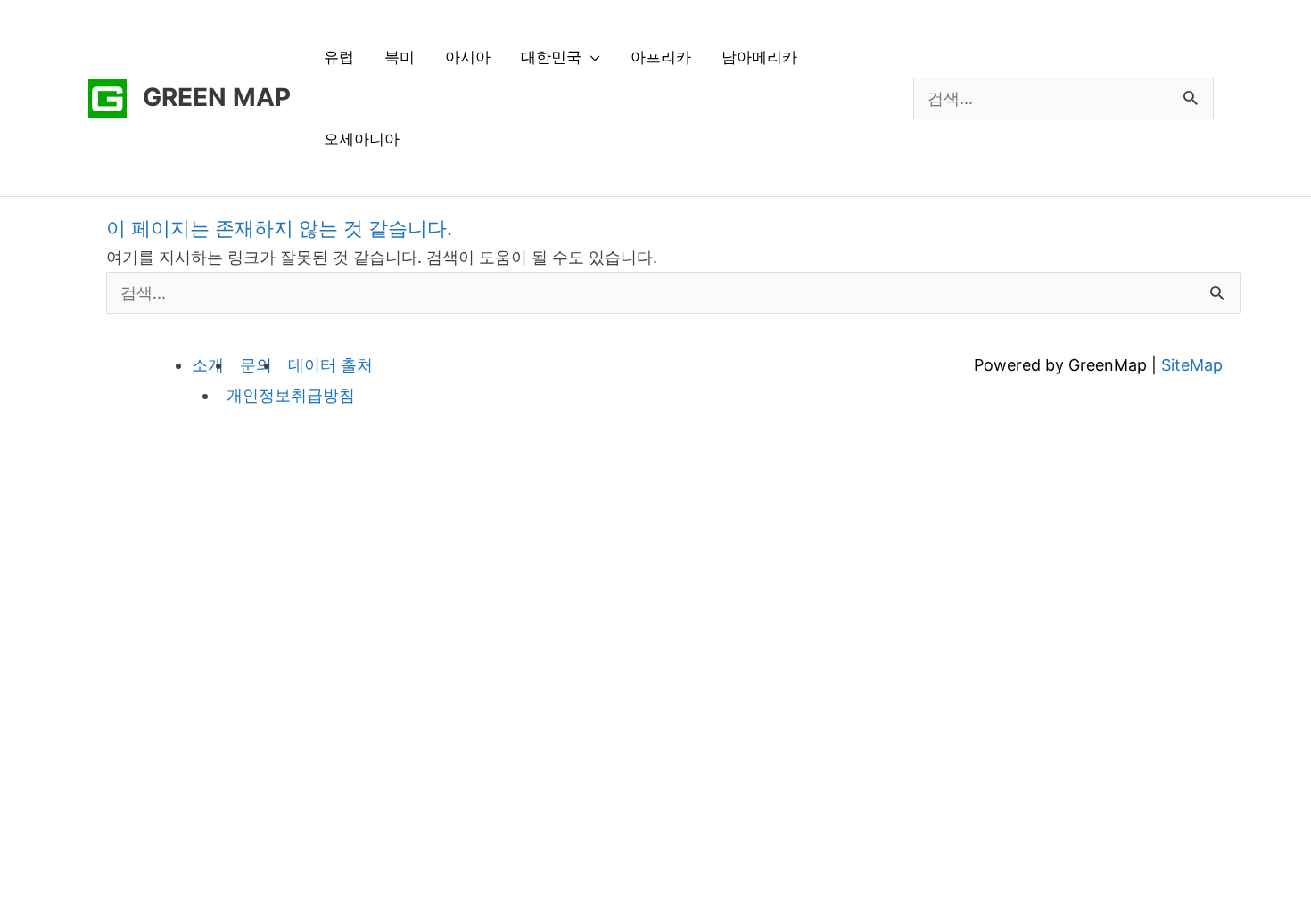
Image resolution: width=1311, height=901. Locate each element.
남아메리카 (759, 57)
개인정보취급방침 (291, 395)
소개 (208, 365)
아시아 (468, 57)
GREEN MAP (217, 97)
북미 (399, 57)
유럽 (339, 57)
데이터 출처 (330, 365)
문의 (256, 365)
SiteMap (1192, 365)
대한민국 (551, 57)
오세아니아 (362, 139)
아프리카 (661, 57)
